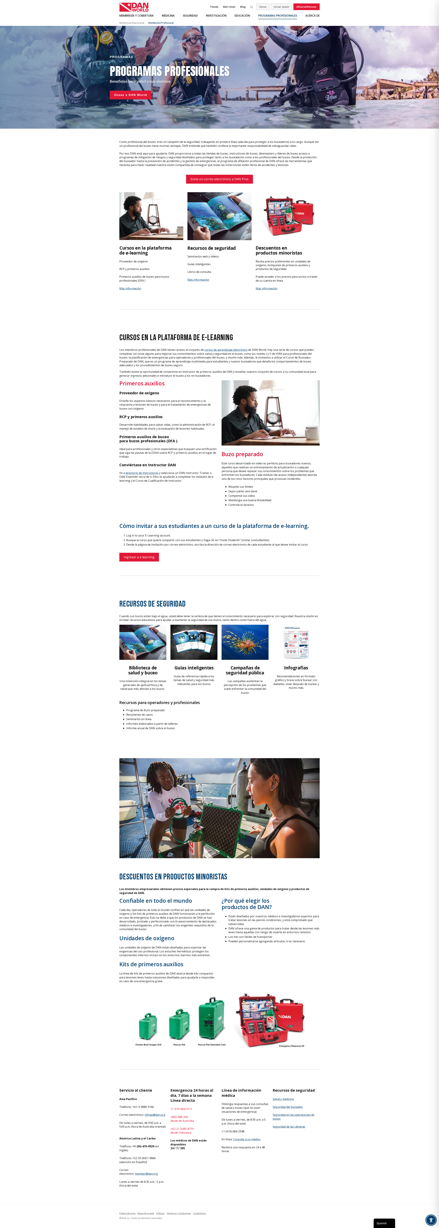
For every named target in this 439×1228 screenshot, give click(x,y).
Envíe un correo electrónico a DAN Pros (219, 179)
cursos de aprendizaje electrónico (225, 350)
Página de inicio (127, 1213)
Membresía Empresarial (131, 22)
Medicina (168, 15)
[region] (219, 77)
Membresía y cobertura (136, 15)
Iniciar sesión (281, 6)
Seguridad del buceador (288, 1107)
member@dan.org (146, 1174)
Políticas (160, 1213)
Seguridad (190, 15)
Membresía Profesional (161, 22)
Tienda (214, 6)
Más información (130, 288)
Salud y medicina (283, 1099)
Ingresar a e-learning (139, 557)
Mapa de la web (146, 1213)
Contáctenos (199, 1213)
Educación (242, 15)
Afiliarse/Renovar (306, 6)
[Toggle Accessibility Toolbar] (431, 1220)
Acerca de (312, 15)
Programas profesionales (277, 15)
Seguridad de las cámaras (289, 1126)
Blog (243, 6)
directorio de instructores (142, 473)
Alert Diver (229, 6)
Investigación (216, 15)
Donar (263, 6)
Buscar (251, 7)
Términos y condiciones (179, 1213)
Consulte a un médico (246, 1139)
